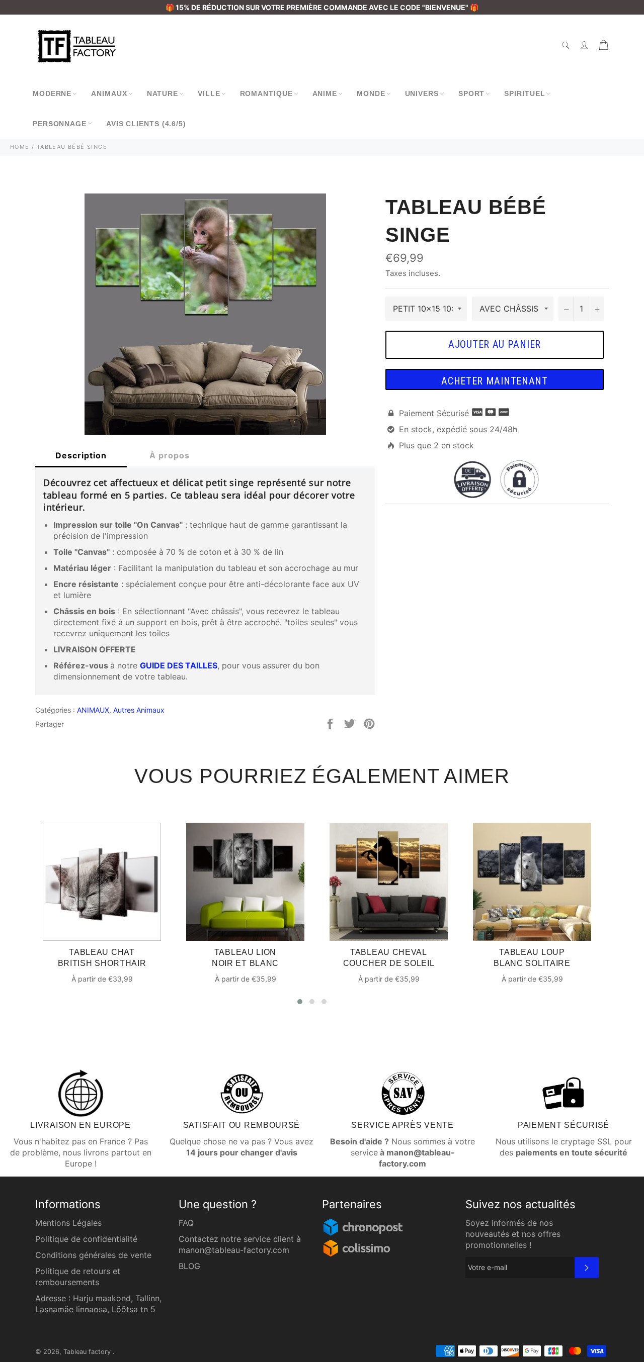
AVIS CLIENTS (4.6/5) (146, 124)
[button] (300, 1002)
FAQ (186, 1223)
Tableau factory (88, 1351)
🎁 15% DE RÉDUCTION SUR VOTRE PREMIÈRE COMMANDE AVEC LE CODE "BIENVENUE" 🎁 (322, 7)
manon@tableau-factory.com (234, 1250)
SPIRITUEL (524, 93)
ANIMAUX (109, 93)
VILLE (209, 93)
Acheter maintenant (494, 381)
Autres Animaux (139, 710)
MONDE (371, 93)
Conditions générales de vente (93, 1255)
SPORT (471, 93)
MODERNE (52, 93)
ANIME (325, 93)
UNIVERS (422, 93)
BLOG (189, 1266)
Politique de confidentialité (86, 1239)
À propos (169, 455)
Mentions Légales (68, 1223)
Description (81, 455)
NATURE (162, 93)
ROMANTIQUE (266, 93)
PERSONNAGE (60, 124)
